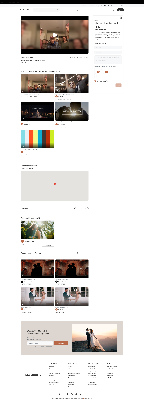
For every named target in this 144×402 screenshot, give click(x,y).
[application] (54, 35)
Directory (70, 366)
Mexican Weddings (92, 375)
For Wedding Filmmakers (54, 373)
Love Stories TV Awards (112, 366)
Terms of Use (51, 384)
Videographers (71, 368)
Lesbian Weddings (92, 368)
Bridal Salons (71, 384)
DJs (69, 377)
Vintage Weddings (92, 371)
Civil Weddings (91, 382)
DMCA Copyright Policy (54, 382)
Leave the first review (81, 208)
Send (118, 85)
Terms (42, 346)
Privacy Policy (49, 346)
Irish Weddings (91, 380)
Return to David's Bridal (10, 2)
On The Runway (110, 377)
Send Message (48, 245)
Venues (69, 371)
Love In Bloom (110, 375)
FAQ (50, 368)
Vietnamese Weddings (93, 377)
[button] (54, 34)
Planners (70, 386)
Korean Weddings (92, 373)
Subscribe (61, 343)
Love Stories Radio (111, 368)
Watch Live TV (110, 371)
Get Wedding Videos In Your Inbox (89, 5)
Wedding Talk (110, 373)
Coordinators (71, 380)
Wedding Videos (91, 366)
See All (82, 253)
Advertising (51, 375)
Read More (97, 39)
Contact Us (51, 366)
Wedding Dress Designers (74, 373)
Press (50, 377)
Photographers (71, 375)
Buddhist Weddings (92, 384)
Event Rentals (71, 382)
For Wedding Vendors (53, 371)
